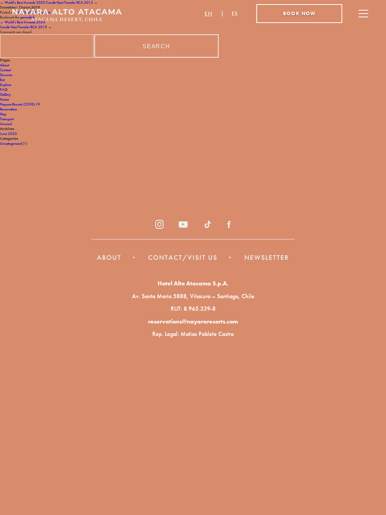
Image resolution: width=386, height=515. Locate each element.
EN (208, 13)
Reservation (8, 109)
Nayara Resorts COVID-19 (20, 104)
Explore (5, 84)
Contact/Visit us (183, 257)
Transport (7, 118)
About (4, 65)
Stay (3, 114)
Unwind (6, 123)
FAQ (4, 89)
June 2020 (8, 133)
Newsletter (266, 257)
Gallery (5, 94)
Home (4, 99)
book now (299, 14)
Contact (5, 69)
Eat (2, 79)
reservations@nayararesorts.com (193, 321)
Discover (6, 74)
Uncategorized (11, 143)
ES (235, 13)
